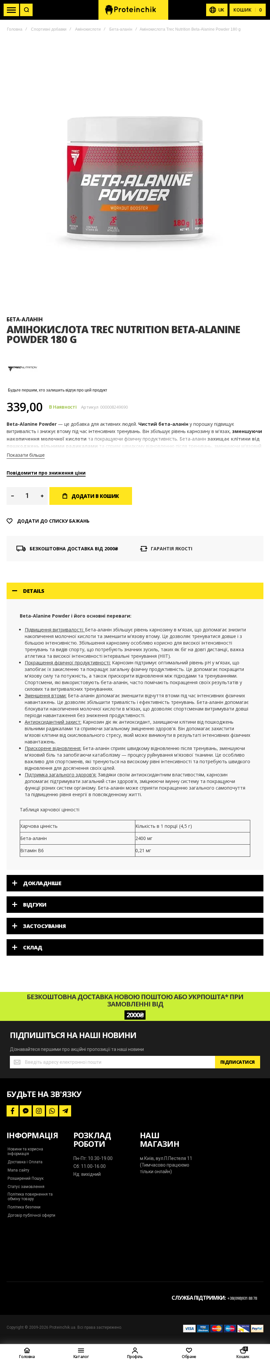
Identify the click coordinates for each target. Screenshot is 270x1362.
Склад (32, 947)
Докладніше (42, 883)
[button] (12, 496)
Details (33, 590)
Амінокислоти (88, 29)
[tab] (135, 591)
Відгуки (34, 904)
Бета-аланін (120, 29)
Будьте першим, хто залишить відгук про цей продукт (57, 390)
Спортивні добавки (49, 29)
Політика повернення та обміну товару (30, 1196)
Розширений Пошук (25, 1178)
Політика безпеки (24, 1207)
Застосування (44, 926)
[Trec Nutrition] (23, 383)
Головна (14, 29)
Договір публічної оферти (31, 1215)
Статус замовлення (26, 1186)
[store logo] (133, 9)
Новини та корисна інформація (25, 1151)
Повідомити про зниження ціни (46, 473)
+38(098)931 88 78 (242, 1298)
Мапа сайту (18, 1170)
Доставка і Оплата (25, 1162)
